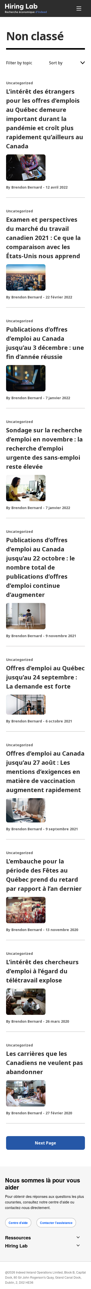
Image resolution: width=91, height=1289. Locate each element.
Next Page (45, 1143)
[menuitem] (29, 8)
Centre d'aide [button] (18, 1222)
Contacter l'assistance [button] (56, 1222)
